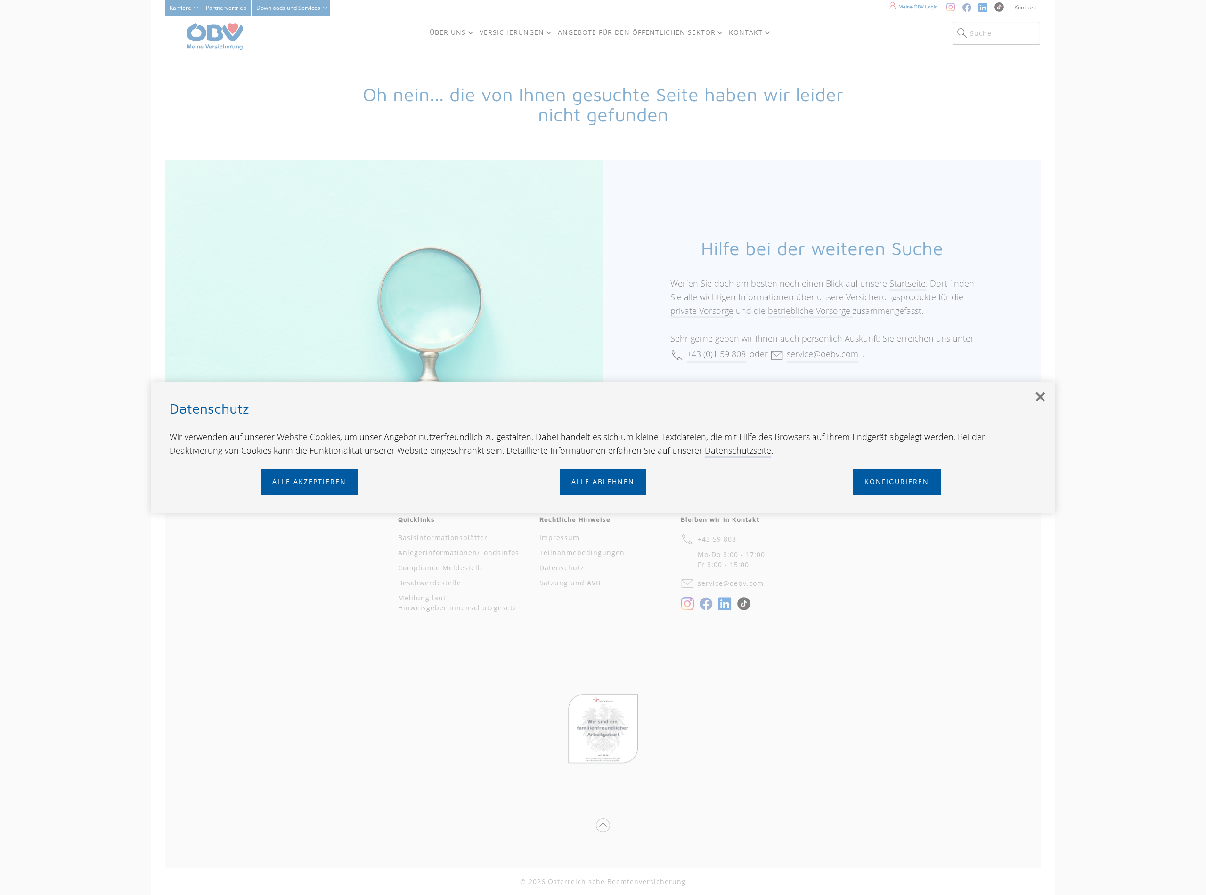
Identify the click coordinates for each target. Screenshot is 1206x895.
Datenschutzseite (738, 450)
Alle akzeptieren (309, 481)
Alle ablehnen (603, 481)
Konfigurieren (896, 481)
